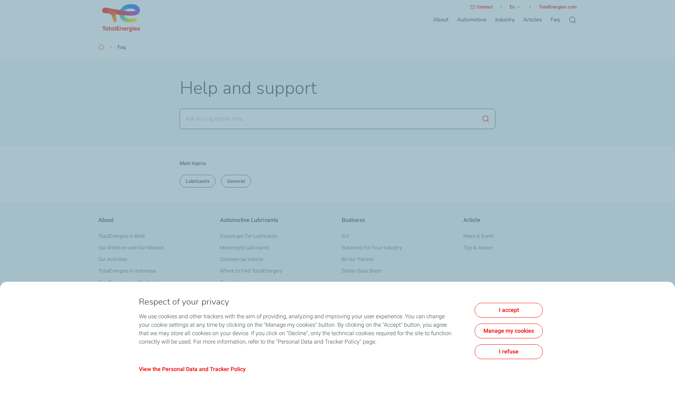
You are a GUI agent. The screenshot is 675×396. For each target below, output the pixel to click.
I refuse (509, 351)
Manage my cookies (508, 330)
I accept (509, 310)
